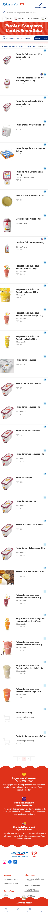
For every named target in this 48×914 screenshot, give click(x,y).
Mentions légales (32, 885)
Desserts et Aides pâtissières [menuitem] (28, 18)
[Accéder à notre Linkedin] (15, 862)
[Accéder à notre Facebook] (10, 862)
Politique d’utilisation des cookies (32, 896)
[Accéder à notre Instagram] (4, 862)
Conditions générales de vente (34, 880)
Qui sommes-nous (11, 879)
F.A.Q (6, 895)
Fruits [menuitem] (9, 18)
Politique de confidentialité (32, 890)
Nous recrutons (11, 883)
